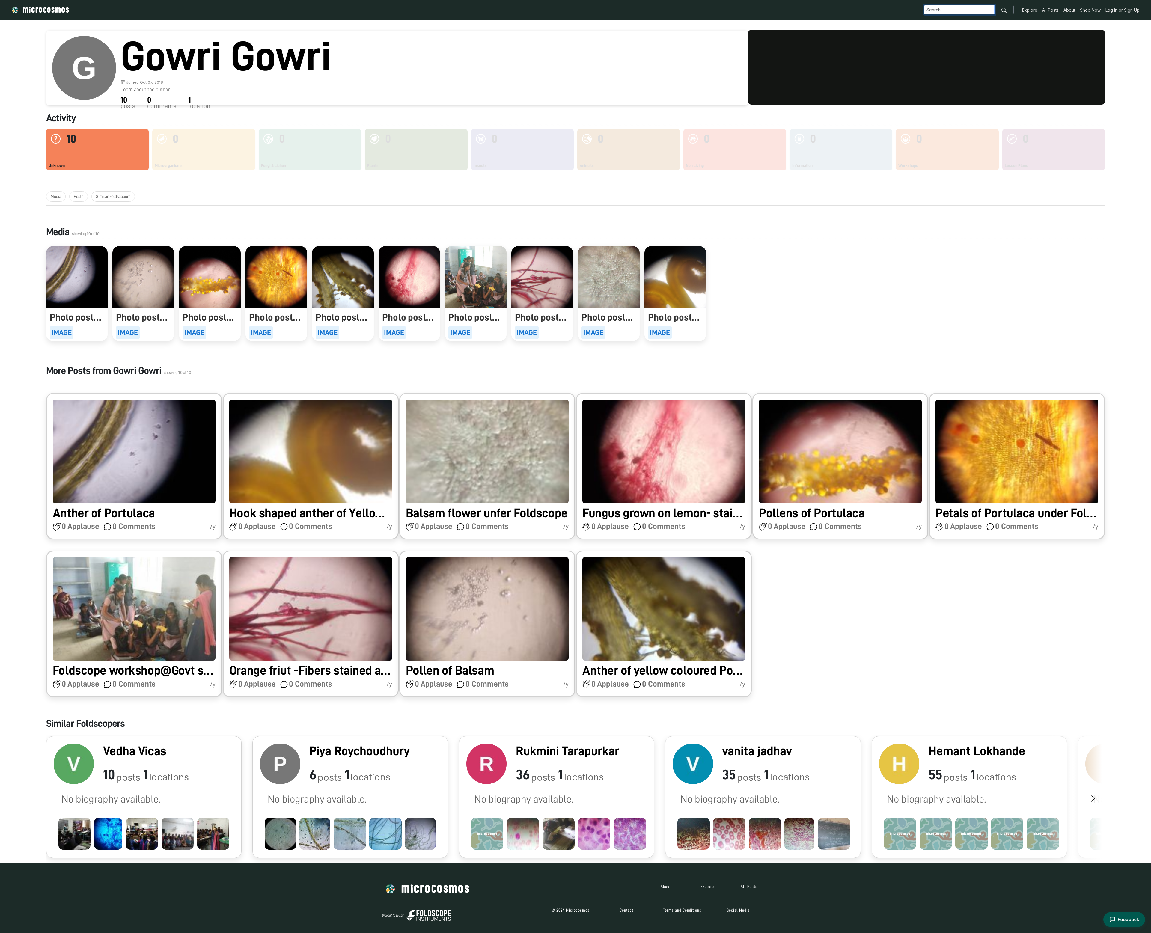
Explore (1029, 10)
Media (56, 196)
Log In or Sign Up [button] (1122, 10)
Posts (78, 196)
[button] (134, 466)
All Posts (1050, 10)
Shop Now (1090, 10)
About (1069, 10)
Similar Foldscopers (113, 196)
